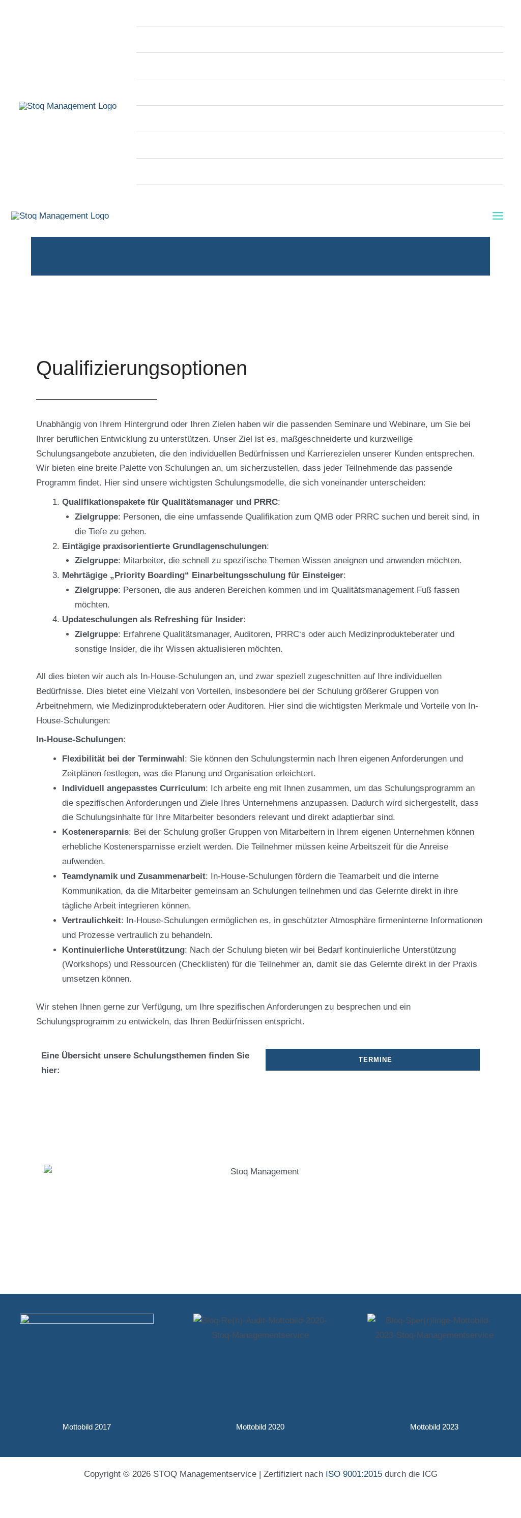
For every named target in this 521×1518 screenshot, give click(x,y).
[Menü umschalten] (481, 197)
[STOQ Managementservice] (68, 105)
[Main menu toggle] (498, 216)
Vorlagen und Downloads (193, 119)
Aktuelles (164, 39)
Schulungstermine (181, 145)
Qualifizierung (173, 92)
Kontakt (161, 198)
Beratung (164, 66)
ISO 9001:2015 (354, 1474)
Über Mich (166, 171)
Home (158, 13)
